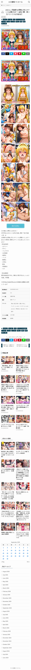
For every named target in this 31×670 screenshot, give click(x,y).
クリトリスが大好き (20, 19)
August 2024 (6, 651)
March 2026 (6, 588)
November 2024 (7, 641)
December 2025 (7, 598)
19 (19, 553)
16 (7, 553)
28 (27, 556)
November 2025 (7, 601)
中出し (17, 21)
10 (11, 550)
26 (19, 556)
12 (19, 550)
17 (11, 553)
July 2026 (5, 575)
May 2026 (5, 581)
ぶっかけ (13, 21)
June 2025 (5, 618)
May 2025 (5, 621)
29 (3, 558)
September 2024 (7, 647)
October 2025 (6, 604)
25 (15, 556)
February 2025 (7, 631)
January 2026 (6, 594)
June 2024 (5, 657)
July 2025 (5, 614)
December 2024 (7, 637)
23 (7, 556)
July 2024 (5, 654)
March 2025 (6, 628)
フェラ (8, 21)
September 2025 (7, 608)
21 (27, 553)
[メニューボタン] (2, 2)
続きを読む (15, 226)
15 (3, 553)
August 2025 (6, 611)
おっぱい (10, 19)
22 (3, 556)
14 (27, 550)
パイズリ (3, 21)
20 (23, 553)
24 (11, 556)
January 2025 (6, 634)
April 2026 (5, 584)
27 (23, 556)
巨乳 (21, 21)
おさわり (5, 19)
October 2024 (6, 644)
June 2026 (5, 578)
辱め (24, 21)
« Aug (2, 561)
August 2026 (6, 571)
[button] (3, 53)
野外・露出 (4, 23)
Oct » (28, 561)
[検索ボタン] (29, 2)
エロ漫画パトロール (15, 2)
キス (14, 19)
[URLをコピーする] (28, 53)
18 (15, 553)
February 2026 (7, 591)
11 (15, 550)
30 (7, 558)
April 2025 (5, 624)
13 (23, 550)
